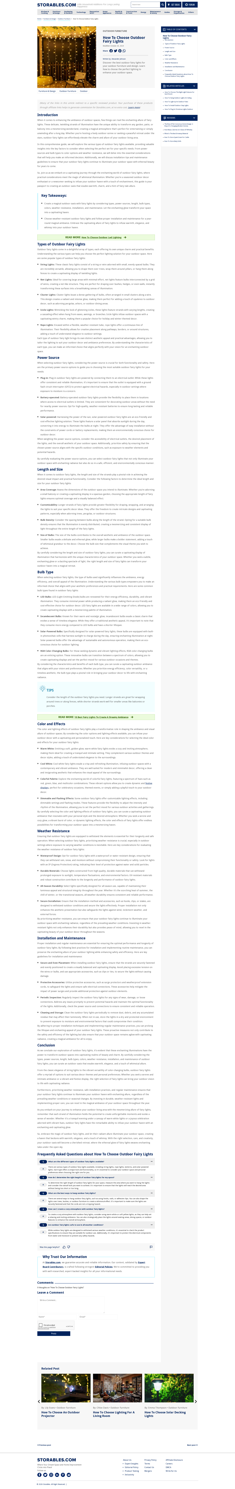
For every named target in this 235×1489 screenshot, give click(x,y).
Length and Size (170, 51)
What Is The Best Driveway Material (176, 133)
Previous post (45, 1445)
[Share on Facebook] (111, 51)
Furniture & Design (49, 19)
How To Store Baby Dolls (172, 141)
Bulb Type (168, 55)
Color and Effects (170, 59)
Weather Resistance (171, 63)
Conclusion (168, 70)
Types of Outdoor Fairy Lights (175, 44)
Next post (191, 1445)
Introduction (169, 40)
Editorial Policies (104, 1267)
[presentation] (39, 1401)
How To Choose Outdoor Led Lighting (101, 237)
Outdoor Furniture (64, 19)
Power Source (169, 47)
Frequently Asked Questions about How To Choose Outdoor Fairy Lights (179, 75)
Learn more (134, 107)
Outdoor (84, 91)
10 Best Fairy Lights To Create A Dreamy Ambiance (101, 717)
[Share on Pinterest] (120, 51)
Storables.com (53, 1262)
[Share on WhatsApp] (124, 51)
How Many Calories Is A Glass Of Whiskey (178, 130)
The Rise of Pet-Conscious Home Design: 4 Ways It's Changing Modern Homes (178, 125)
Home (39, 19)
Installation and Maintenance (174, 66)
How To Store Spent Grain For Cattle (176, 137)
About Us (127, 1460)
